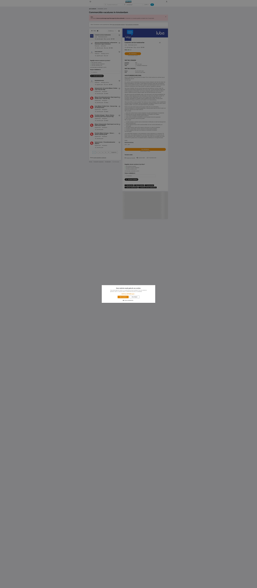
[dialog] (128, 294)
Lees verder (144, 291)
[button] (128, 294)
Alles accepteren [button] (123, 296)
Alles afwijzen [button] (134, 296)
